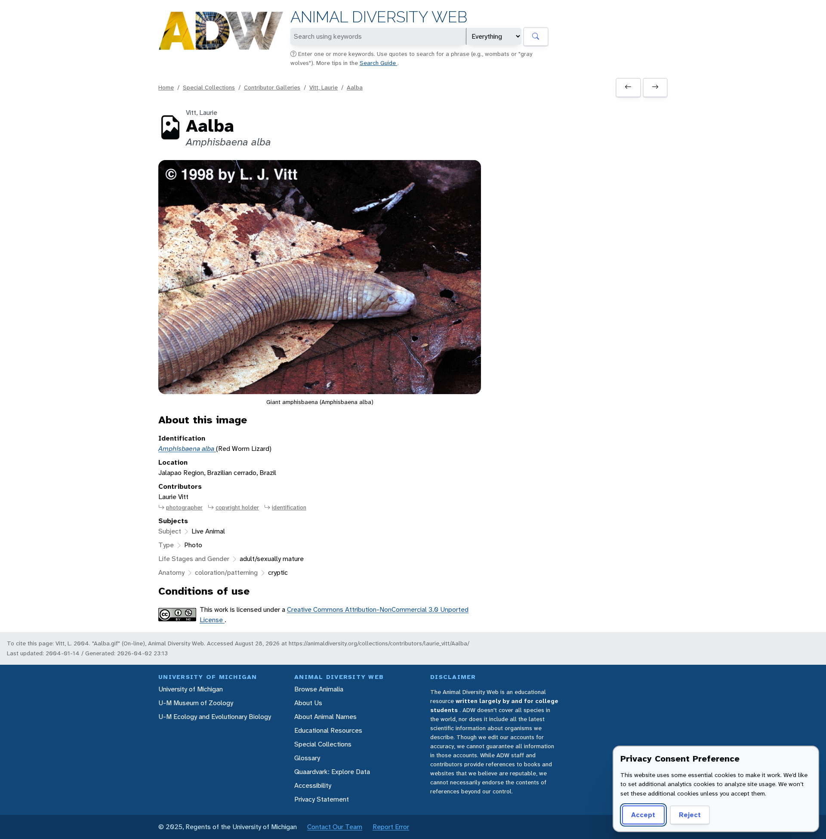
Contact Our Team (334, 826)
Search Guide (379, 63)
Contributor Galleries (272, 87)
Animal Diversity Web (378, 17)
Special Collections (209, 87)
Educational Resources (328, 730)
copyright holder (237, 507)
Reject (690, 814)
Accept (643, 814)
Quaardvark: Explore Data (332, 771)
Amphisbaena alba (187, 448)
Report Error (391, 826)
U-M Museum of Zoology (195, 702)
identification (289, 507)
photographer (184, 507)
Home (166, 87)
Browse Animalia (318, 689)
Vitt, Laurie (323, 87)
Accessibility (312, 785)
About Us (308, 702)
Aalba (355, 87)
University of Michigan (190, 689)
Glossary (307, 757)
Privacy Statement (321, 799)
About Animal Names (325, 716)
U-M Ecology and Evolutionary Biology (214, 716)
